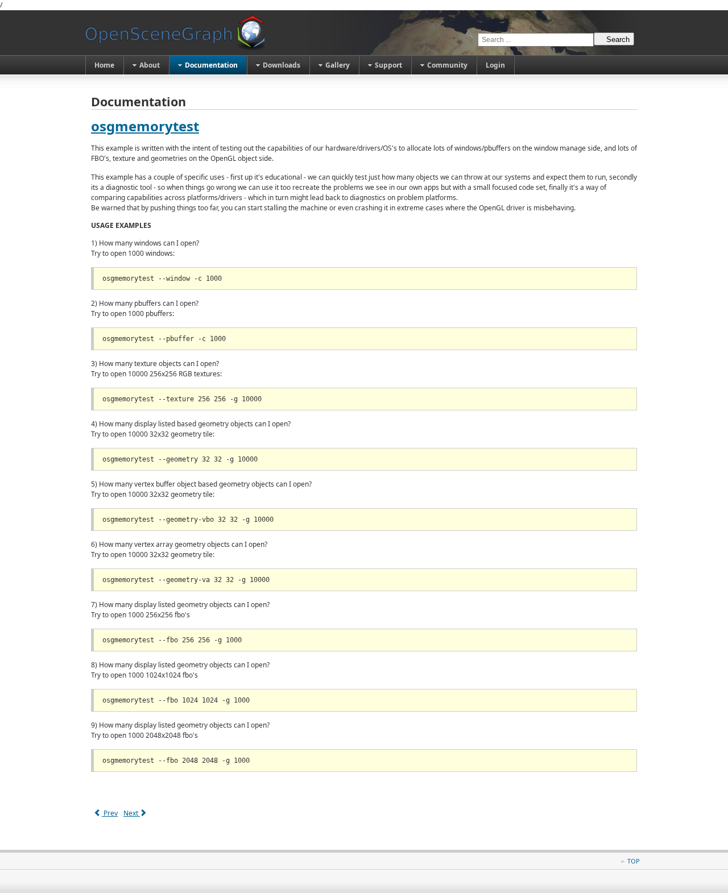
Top (633, 861)
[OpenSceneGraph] (174, 32)
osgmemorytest (145, 126)
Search (618, 39)
